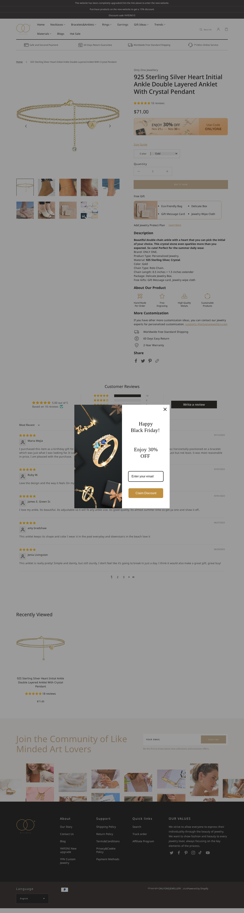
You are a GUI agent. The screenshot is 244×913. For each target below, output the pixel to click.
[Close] (165, 409)
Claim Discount (146, 493)
